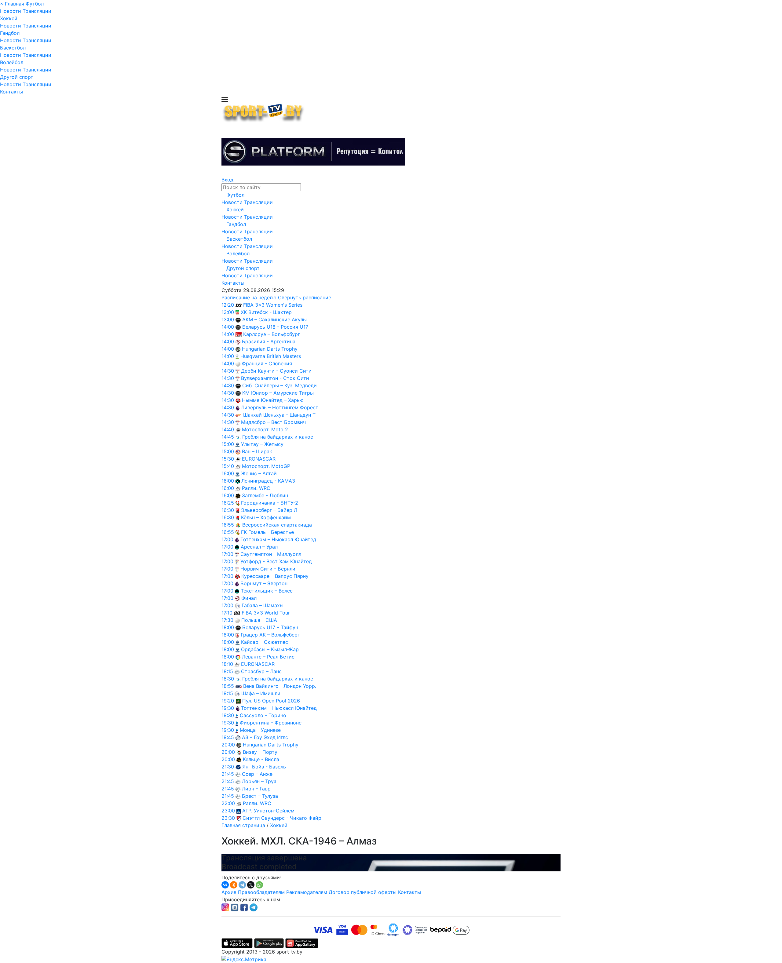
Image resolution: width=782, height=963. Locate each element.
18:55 (227, 686)
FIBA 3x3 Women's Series (272, 305)
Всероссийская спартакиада (277, 525)
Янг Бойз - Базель (264, 767)
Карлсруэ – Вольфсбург (271, 334)
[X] (250, 884)
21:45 (227, 774)
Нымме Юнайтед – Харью (273, 400)
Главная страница (243, 825)
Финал (249, 598)
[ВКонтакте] (225, 884)
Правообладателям (261, 892)
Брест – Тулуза (260, 796)
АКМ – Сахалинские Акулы (274, 319)
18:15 (227, 671)
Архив (228, 892)
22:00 (228, 803)
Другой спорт (16, 77)
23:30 (228, 818)
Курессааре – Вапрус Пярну (275, 576)
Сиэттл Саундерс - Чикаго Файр (282, 818)
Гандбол (10, 33)
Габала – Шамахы (262, 605)
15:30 (227, 459)
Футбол (35, 4)
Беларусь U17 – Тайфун (270, 627)
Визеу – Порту (260, 752)
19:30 (227, 708)
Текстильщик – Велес (267, 591)
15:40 (227, 466)
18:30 (227, 679)
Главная (14, 4)
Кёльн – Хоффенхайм (266, 517)
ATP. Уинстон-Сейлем (268, 811)
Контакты (11, 92)
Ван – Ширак (257, 451)
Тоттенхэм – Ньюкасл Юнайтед (278, 539)
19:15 (227, 693)
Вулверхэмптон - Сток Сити (275, 378)
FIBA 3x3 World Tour (266, 613)
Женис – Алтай (259, 473)
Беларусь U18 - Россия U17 (275, 327)
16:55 (227, 525)
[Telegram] (242, 884)
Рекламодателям (306, 892)
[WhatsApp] (259, 884)
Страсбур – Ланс (261, 671)
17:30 (227, 620)
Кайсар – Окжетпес (264, 642)
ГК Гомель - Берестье (267, 532)
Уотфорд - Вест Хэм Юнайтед (276, 561)
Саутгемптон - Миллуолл (270, 554)
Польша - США (259, 620)
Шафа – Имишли (260, 693)
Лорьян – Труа (259, 781)
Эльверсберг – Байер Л (269, 510)
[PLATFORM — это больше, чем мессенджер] (313, 152)
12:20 (227, 305)
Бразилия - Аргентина (268, 341)
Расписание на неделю (248, 297)
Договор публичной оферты (362, 892)
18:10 (227, 664)
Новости (10, 11)
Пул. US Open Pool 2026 (271, 701)
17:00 (227, 539)
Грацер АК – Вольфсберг (270, 635)
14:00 (227, 327)
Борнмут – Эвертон (263, 583)
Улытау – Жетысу (262, 444)
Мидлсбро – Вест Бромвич (273, 422)
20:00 (228, 745)
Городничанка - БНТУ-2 (269, 503)
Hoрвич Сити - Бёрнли (267, 569)
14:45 (227, 437)
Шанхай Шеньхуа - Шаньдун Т (279, 415)
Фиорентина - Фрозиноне (270, 723)
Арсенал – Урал (259, 547)
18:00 (227, 627)
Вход (227, 180)
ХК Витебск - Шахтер (266, 312)
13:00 (227, 312)
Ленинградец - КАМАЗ (268, 481)
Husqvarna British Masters (270, 356)
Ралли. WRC (256, 488)
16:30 (227, 510)
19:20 (227, 701)
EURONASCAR (259, 459)
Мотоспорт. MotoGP (266, 466)
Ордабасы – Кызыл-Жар (270, 649)
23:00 (228, 811)
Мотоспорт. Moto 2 (265, 429)
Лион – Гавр (256, 789)
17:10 (226, 613)
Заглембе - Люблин (265, 495)
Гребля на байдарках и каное (277, 437)
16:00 (227, 473)
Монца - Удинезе (260, 730)
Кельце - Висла (261, 759)
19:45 (227, 737)
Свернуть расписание (304, 297)
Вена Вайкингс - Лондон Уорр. (279, 686)
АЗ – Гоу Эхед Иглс (265, 737)
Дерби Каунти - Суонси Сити (276, 371)
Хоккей (8, 18)
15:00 (227, 444)
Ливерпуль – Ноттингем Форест (279, 407)
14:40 (227, 429)
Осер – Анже (257, 774)
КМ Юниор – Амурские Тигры (278, 393)
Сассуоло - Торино (263, 715)
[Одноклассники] (233, 884)
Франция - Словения (267, 363)
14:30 (227, 371)
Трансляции (37, 11)
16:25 (227, 503)
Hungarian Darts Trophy (270, 349)
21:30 (227, 767)
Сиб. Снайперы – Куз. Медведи (279, 385)
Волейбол (11, 62)
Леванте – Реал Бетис (268, 657)
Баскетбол (13, 48)
